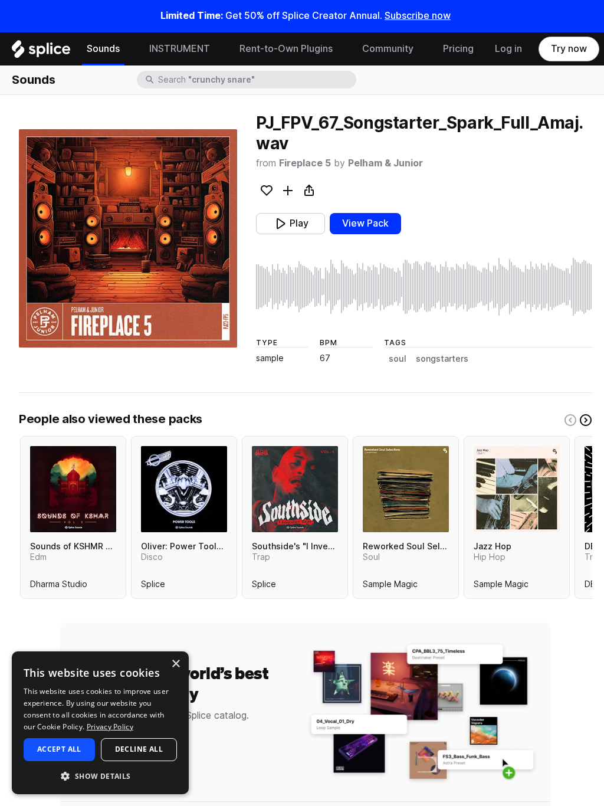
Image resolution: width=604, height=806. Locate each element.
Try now (569, 48)
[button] (100, 775)
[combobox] (256, 79)
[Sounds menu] (128, 49)
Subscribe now (418, 15)
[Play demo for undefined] (128, 238)
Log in (508, 48)
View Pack (365, 223)
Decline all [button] (139, 749)
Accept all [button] (59, 749)
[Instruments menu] (219, 49)
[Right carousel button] (585, 420)
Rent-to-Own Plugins (286, 48)
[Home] (41, 52)
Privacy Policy (110, 727)
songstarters (442, 358)
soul (397, 358)
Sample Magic (390, 586)
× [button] (175, 664)
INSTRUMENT (179, 48)
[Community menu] (422, 49)
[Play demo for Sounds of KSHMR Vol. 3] (73, 489)
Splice (153, 586)
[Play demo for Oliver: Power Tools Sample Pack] (184, 489)
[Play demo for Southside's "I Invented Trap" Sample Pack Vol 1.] (295, 489)
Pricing (458, 48)
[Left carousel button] (570, 420)
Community (387, 48)
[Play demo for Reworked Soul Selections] (406, 489)
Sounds (103, 48)
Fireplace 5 (305, 163)
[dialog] (100, 722)
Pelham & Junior (385, 163)
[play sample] (424, 286)
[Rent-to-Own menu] (341, 49)
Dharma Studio (58, 586)
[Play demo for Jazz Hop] (517, 489)
